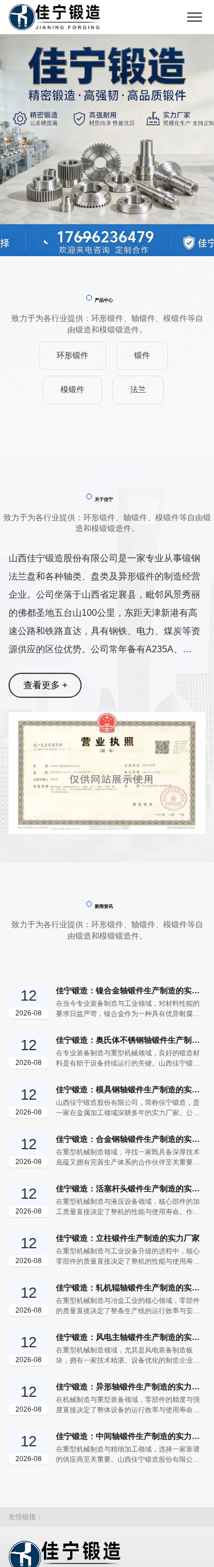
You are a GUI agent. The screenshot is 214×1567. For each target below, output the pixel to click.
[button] (90, 237)
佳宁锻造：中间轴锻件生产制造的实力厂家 (130, 1436)
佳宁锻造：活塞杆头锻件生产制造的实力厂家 (130, 1188)
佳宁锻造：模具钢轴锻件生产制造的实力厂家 (130, 1089)
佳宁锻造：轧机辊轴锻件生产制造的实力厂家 (130, 1288)
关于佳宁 (104, 499)
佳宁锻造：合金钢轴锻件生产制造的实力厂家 (130, 1139)
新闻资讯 (104, 906)
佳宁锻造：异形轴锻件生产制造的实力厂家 (130, 1387)
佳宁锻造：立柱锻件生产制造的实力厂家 (128, 1238)
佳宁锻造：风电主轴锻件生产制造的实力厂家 (130, 1337)
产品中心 (104, 300)
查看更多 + (45, 685)
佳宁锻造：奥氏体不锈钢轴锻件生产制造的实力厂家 (130, 1040)
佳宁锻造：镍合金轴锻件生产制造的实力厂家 (130, 990)
